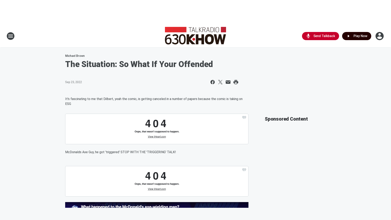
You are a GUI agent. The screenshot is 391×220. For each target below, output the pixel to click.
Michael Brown (75, 55)
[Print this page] (236, 82)
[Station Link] (195, 36)
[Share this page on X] (220, 82)
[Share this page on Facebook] (212, 82)
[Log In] (380, 36)
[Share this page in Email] (228, 82)
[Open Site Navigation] (11, 36)
